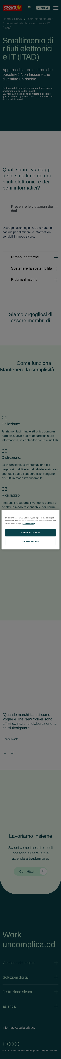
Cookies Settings (30, 541)
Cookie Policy (29, 524)
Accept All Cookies (30, 533)
